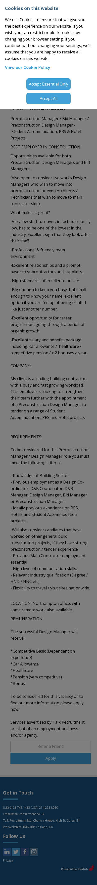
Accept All (48, 98)
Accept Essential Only (48, 84)
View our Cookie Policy (27, 67)
